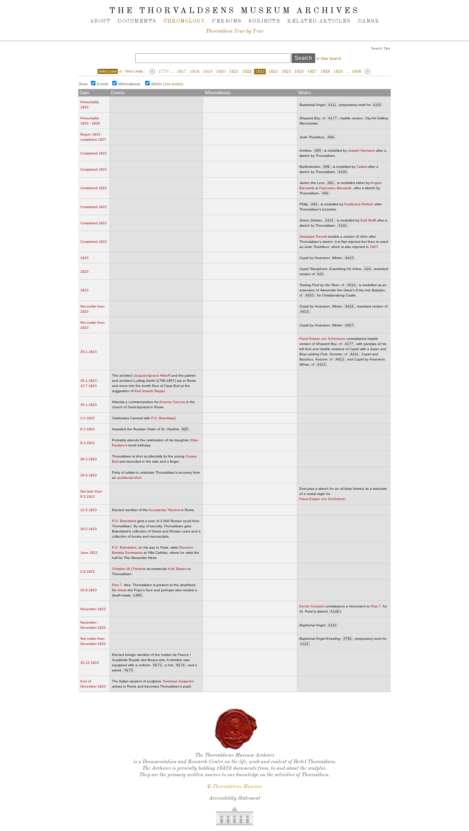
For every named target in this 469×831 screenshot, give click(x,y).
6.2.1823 (87, 429)
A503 (309, 295)
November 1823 (93, 609)
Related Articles (319, 21)
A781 (347, 638)
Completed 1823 (93, 153)
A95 (317, 150)
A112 (304, 644)
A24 (367, 269)
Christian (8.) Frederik (129, 569)
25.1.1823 (88, 352)
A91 (331, 183)
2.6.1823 (87, 571)
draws (122, 590)
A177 (332, 118)
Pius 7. (117, 585)
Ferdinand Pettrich (359, 204)
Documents (136, 21)
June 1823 (89, 552)
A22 (320, 274)
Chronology (184, 21)
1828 (325, 72)
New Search (331, 58)
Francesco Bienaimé (335, 188)
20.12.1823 (89, 663)
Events (102, 84)
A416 (349, 306)
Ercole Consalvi (311, 606)
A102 (342, 225)
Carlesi (361, 167)
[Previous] (152, 71)
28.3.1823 (88, 459)
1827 (312, 72)
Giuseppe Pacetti (313, 236)
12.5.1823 (88, 510)
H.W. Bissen (177, 569)
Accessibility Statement (234, 798)
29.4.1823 (88, 475)
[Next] (367, 71)
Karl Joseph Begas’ (150, 391)
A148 (334, 611)
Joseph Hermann (361, 150)
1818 (194, 72)
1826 (299, 72)
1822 (247, 72)
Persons (226, 21)
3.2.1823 (87, 418)
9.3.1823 (87, 443)
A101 (329, 220)
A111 (332, 105)
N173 (157, 665)
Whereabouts (129, 84)
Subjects (264, 21)
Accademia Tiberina (164, 510)
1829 (338, 72)
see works (173, 84)
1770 (163, 72)
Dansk (368, 21)
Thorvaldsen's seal (236, 729)
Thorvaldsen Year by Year (234, 31)
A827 (349, 325)
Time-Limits (133, 71)
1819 (208, 72)
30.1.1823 (88, 405)
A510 (351, 285)
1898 (356, 72)
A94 (331, 137)
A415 (349, 258)
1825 (286, 72)
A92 (325, 193)
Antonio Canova (172, 402)
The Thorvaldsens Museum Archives (234, 11)
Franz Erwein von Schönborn (322, 339)
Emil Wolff (368, 220)
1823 (260, 72)
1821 (234, 72)
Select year (107, 71)
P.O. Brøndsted (163, 418)
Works (156, 84)
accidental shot (129, 477)
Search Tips (380, 48)
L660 (138, 595)
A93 (314, 204)
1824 (273, 72)
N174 (180, 665)
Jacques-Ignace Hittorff (152, 375)
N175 (128, 670)
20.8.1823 (88, 590)
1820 (221, 72)
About (100, 21)
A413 (339, 359)
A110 (377, 105)
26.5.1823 (88, 529)
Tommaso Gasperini (178, 681)
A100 (342, 172)
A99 (326, 167)
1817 (181, 72)
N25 (185, 429)
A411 (354, 354)
